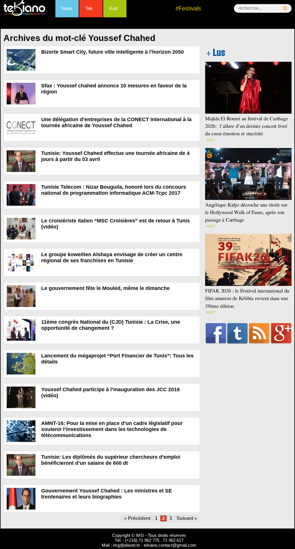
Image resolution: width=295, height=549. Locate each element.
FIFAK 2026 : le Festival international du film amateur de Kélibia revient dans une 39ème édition (247, 298)
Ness (67, 8)
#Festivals (188, 8)
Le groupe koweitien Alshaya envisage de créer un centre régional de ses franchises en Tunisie (111, 257)
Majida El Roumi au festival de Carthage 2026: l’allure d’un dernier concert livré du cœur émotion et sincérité (246, 126)
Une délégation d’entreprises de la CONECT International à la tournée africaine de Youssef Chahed (116, 122)
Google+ (281, 333)
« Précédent (137, 518)
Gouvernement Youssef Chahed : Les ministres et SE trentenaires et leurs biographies (106, 494)
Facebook (216, 333)
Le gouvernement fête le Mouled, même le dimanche (105, 288)
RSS (259, 333)
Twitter (237, 333)
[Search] (285, 8)
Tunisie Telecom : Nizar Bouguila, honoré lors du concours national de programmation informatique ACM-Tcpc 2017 (113, 190)
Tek (89, 8)
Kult (113, 8)
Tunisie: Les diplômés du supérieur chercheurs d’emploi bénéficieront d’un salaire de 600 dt (110, 460)
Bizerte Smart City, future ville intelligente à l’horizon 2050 (112, 52)
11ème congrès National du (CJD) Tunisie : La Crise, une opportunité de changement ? (110, 325)
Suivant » (187, 518)
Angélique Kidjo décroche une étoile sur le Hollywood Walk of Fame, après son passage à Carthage (246, 212)
